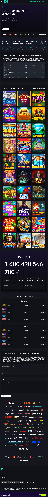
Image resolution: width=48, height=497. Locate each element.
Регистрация (35, 1)
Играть (5, 29)
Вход (43, 1)
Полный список (39, 88)
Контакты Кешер (6, 477)
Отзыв (2, 379)
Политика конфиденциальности (11, 476)
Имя (2, 373)
